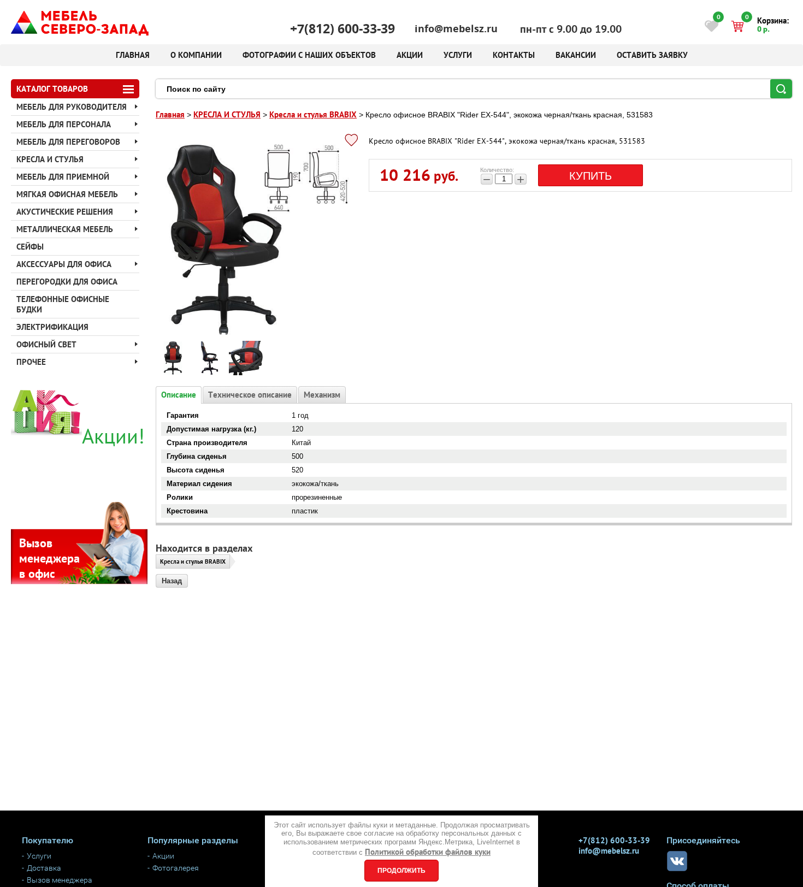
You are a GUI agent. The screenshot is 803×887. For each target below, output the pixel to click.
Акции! (113, 435)
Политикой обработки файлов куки (428, 852)
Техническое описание (250, 394)
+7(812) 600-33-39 (342, 29)
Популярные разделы (192, 840)
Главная (133, 55)
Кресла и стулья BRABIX (193, 561)
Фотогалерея (175, 868)
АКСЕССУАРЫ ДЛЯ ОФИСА (63, 264)
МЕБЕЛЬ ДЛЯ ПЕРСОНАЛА (63, 124)
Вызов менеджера (59, 880)
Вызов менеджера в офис (49, 558)
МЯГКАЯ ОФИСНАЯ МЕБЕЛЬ (67, 194)
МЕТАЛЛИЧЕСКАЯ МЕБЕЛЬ (64, 229)
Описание (178, 394)
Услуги (458, 55)
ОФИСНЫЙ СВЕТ (46, 344)
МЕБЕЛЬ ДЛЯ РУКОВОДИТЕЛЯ (71, 107)
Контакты (514, 55)
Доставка (44, 868)
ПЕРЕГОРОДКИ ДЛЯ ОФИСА (66, 281)
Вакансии (576, 55)
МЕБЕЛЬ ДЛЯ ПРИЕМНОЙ (62, 177)
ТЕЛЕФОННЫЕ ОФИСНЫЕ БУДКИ (62, 304)
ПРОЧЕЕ (31, 362)
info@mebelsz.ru (456, 29)
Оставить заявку (652, 55)
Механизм (322, 394)
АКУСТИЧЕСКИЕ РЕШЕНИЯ (64, 211)
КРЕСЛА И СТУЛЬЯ (50, 159)
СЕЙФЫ (30, 246)
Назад (172, 581)
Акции (410, 55)
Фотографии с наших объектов (309, 55)
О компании (196, 55)
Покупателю (47, 840)
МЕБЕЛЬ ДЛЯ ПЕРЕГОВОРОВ (68, 142)
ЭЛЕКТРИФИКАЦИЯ (52, 327)
